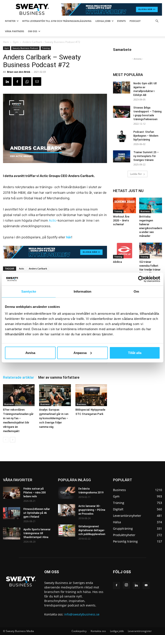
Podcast (135, 21)
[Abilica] (124, 250)
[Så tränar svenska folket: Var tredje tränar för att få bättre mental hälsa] (150, 250)
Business (9, 404)
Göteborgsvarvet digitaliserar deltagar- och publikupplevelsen (91, 530)
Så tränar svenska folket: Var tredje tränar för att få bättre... (149, 269)
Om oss (32, 31)
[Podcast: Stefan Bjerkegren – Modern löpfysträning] (121, 136)
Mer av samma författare (58, 377)
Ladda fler (136, 174)
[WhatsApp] (27, 81)
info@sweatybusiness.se (81, 614)
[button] (157, 21)
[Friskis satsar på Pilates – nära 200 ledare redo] (11, 493)
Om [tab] (136, 291)
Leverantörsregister (140, 631)
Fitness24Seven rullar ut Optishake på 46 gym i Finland (36, 513)
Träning (46, 48)
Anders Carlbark (38, 268)
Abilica (117, 261)
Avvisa (30, 352)
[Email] (37, 81)
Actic (52, 220)
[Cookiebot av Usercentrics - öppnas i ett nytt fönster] (141, 279)
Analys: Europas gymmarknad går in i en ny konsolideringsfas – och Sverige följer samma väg (53, 418)
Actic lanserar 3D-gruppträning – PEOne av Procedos (91, 510)
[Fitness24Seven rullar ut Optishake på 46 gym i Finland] (11, 513)
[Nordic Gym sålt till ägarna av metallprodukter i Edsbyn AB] (121, 88)
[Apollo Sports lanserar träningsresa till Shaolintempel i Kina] (11, 534)
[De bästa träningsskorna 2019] (66, 493)
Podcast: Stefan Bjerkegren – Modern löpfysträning (145, 135)
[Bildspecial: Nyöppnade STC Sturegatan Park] (91, 395)
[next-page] (12, 439)
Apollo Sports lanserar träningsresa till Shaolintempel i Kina (36, 533)
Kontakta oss (98, 631)
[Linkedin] (7, 81)
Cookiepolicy (79, 631)
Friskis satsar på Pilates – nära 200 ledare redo (34, 492)
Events (121, 21)
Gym (15, 42)
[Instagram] (126, 585)
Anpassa (80, 352)
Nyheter (10, 21)
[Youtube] (146, 585)
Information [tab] (82, 291)
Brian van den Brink (18, 71)
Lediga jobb (102, 21)
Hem (6, 42)
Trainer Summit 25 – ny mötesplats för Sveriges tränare (146, 156)
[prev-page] (5, 439)
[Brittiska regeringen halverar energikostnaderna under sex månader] (150, 205)
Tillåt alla (134, 352)
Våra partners (14, 31)
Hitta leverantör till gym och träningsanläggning (57, 21)
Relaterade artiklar (18, 377)
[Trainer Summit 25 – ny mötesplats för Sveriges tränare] (121, 156)
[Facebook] (17, 81)
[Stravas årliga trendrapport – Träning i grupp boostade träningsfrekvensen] (121, 112)
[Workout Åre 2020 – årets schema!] (124, 205)
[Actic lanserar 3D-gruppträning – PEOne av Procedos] (66, 510)
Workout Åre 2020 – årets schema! (121, 220)
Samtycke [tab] (28, 291)
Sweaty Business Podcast (25, 48)
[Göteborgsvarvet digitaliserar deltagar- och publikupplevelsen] (66, 531)
